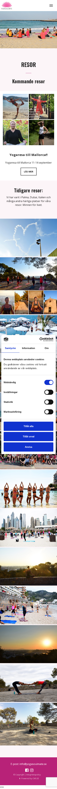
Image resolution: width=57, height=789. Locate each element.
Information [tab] (28, 348)
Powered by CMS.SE (30, 778)
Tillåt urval (28, 436)
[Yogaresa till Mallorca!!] (28, 119)
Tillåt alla (28, 426)
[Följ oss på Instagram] (30, 771)
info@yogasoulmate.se (33, 764)
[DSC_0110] (28, 528)
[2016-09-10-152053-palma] (28, 605)
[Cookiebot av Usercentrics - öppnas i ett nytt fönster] (40, 339)
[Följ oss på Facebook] (26, 771)
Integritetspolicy (33, 774)
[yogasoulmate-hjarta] (28, 238)
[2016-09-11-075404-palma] (28, 644)
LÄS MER (28, 171)
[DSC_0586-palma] (28, 567)
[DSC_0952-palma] (28, 489)
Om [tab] (47, 348)
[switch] (48, 392)
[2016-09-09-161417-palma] (28, 724)
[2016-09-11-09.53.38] (28, 285)
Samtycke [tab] (10, 348)
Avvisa (28, 447)
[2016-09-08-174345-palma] (28, 683)
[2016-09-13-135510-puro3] (28, 334)
